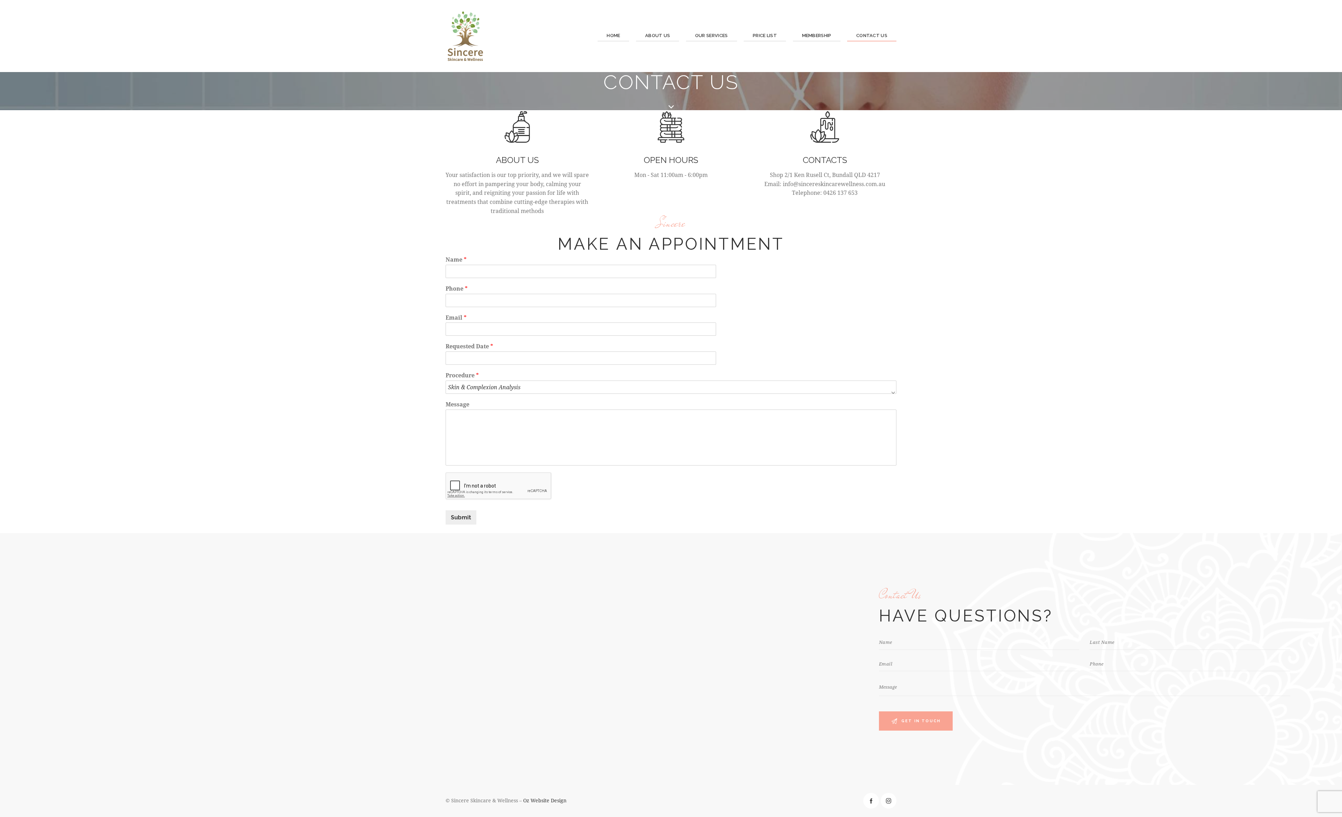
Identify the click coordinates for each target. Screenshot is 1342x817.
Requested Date (469, 346)
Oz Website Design (545, 800)
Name (456, 259)
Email (456, 317)
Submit (461, 517)
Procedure (462, 375)
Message (457, 404)
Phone (457, 288)
